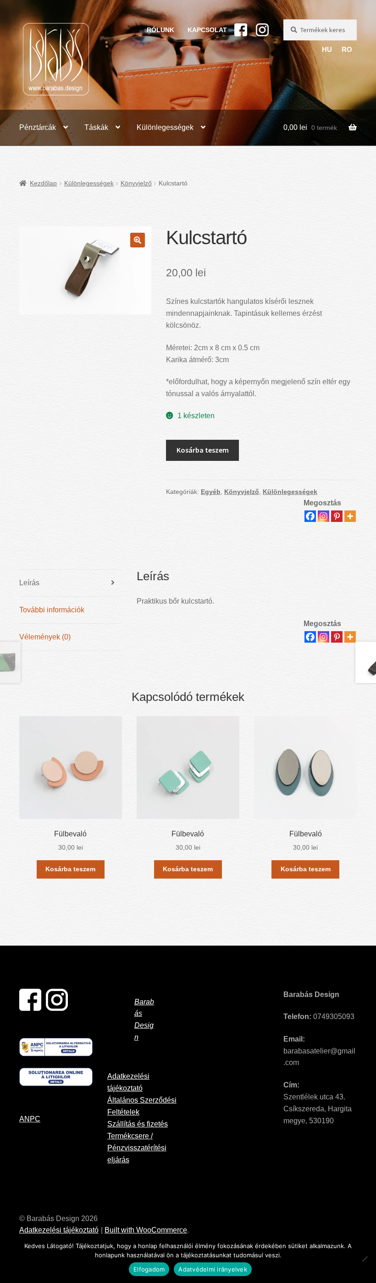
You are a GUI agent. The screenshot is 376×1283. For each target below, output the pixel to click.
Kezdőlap (43, 183)
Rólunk (160, 30)
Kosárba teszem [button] (70, 869)
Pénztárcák (37, 127)
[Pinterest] (337, 516)
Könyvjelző (136, 183)
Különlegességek (165, 127)
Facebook (240, 29)
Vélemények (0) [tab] (45, 637)
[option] (347, 50)
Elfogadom (149, 1269)
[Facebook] (310, 516)
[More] (350, 516)
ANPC (29, 1119)
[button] (137, 240)
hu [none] (327, 49)
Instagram (262, 29)
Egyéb (211, 491)
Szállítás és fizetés (137, 1124)
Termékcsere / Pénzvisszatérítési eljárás (136, 1148)
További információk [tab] (51, 610)
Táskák (96, 127)
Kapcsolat (207, 30)
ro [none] (347, 49)
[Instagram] (323, 516)
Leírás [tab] (29, 583)
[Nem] (364, 1258)
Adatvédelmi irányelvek (212, 1269)
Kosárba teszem (203, 449)
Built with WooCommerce (146, 1230)
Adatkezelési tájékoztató (59, 1230)
